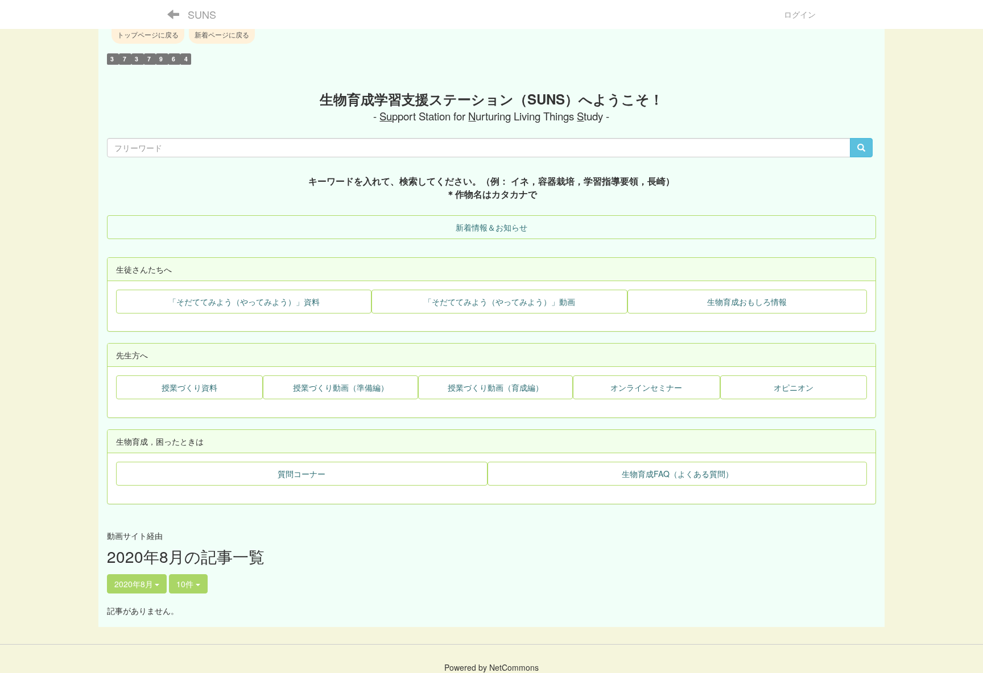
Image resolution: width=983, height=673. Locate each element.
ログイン (800, 14)
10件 (186, 584)
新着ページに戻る (222, 34)
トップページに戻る (148, 34)
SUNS (202, 14)
